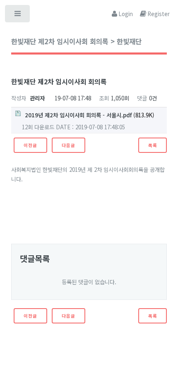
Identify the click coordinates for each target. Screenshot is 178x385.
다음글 (68, 145)
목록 (152, 145)
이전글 (30, 145)
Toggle (18, 15)
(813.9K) (89, 115)
